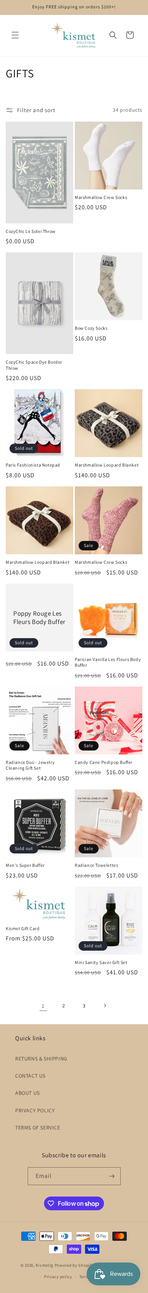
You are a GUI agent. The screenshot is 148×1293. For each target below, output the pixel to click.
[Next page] (104, 1005)
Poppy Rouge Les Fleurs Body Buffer (39, 617)
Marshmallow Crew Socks (101, 197)
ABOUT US (27, 1092)
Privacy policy (58, 1276)
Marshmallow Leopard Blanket (107, 465)
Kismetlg (45, 1265)
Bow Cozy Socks (91, 328)
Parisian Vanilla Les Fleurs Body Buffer (108, 662)
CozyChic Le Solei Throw (31, 231)
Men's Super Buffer (25, 865)
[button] (15, 35)
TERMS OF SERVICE (37, 1127)
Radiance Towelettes (96, 865)
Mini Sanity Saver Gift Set (101, 962)
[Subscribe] (112, 1176)
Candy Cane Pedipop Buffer (103, 762)
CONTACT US (30, 1075)
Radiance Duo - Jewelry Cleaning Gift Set (30, 765)
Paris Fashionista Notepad (33, 465)
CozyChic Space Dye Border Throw (34, 365)
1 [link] (43, 1005)
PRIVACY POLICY (35, 1110)
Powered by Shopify (74, 1265)
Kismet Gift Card (23, 928)
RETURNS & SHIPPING (41, 1058)
